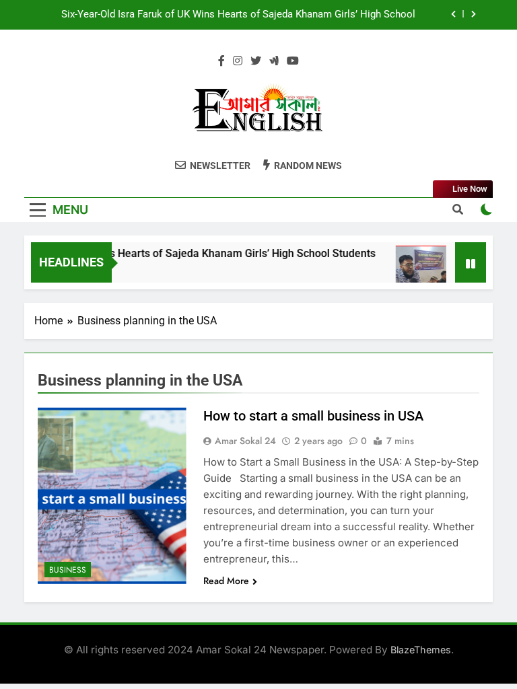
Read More (226, 580)
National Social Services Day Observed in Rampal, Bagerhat (282, 25)
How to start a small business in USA (313, 416)
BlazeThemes (420, 649)
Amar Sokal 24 (245, 440)
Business (67, 570)
